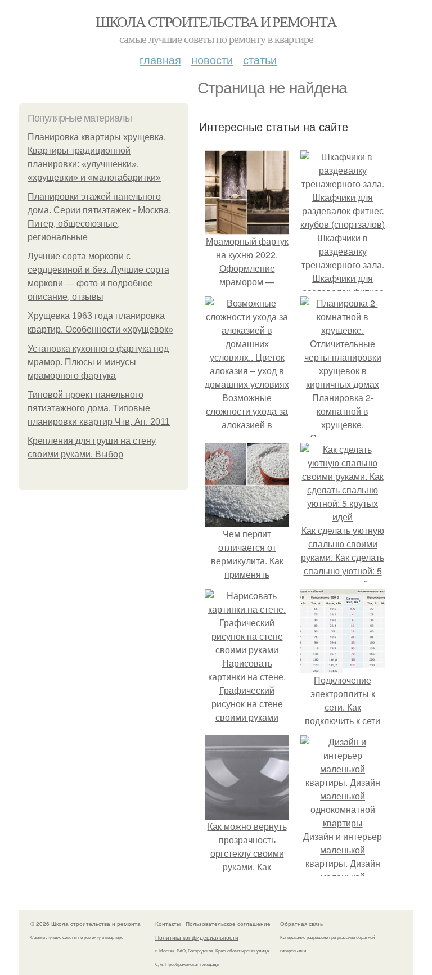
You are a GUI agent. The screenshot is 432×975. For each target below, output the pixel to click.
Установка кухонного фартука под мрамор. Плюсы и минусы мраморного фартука (98, 362)
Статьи (260, 59)
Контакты (168, 924)
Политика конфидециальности (196, 937)
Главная (160, 59)
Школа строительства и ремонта (216, 21)
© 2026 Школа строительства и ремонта (85, 924)
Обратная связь (301, 924)
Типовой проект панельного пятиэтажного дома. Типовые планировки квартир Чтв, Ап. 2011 (99, 408)
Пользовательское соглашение (228, 924)
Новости (212, 59)
